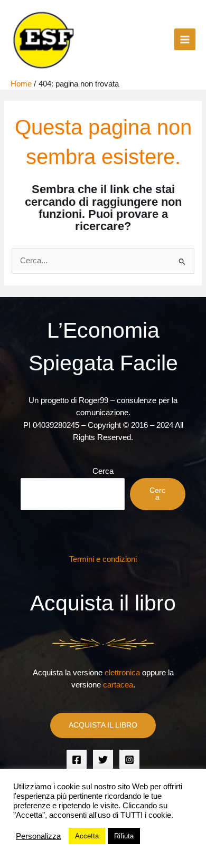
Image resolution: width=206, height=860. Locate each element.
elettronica (122, 672)
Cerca (103, 471)
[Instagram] (129, 760)
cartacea (118, 685)
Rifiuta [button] (124, 836)
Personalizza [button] (38, 836)
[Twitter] (103, 760)
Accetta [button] (87, 836)
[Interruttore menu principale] (184, 39)
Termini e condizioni (103, 559)
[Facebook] (77, 760)
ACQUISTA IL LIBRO (103, 725)
